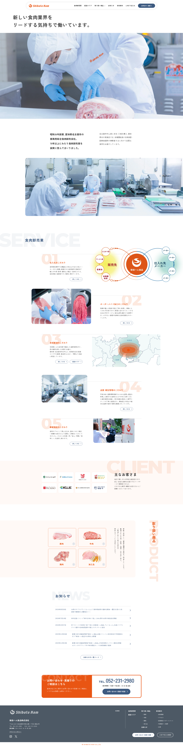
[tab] (85, 115)
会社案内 (159, 711)
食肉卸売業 (132, 711)
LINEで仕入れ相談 (165, 735)
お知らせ (144, 727)
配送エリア (75, 362)
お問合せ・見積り (146, 6)
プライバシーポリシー (15, 732)
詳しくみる (75, 279)
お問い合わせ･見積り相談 (116, 691)
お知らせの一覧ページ (91, 657)
